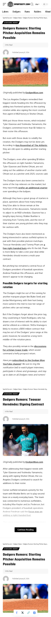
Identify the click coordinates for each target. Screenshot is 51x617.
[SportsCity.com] (19, 4)
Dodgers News (11, 22)
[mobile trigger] (5, 4)
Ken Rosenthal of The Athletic (31, 145)
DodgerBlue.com (34, 92)
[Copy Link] (28, 613)
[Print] (34, 613)
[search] (32, 4)
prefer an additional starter (32, 187)
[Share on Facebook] (17, 613)
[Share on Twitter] (23, 613)
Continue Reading (25, 529)
